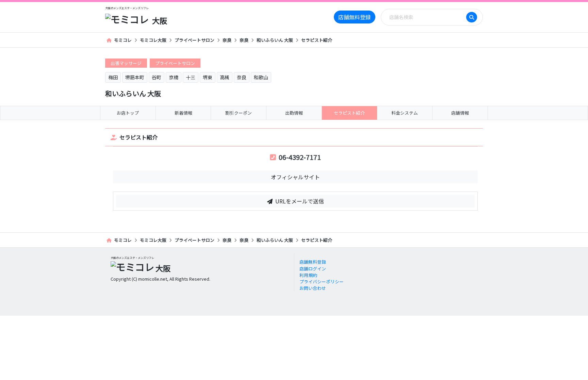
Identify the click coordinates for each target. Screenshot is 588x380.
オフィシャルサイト (295, 177)
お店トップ (128, 113)
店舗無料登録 (354, 17)
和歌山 (261, 77)
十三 (190, 77)
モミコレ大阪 (153, 40)
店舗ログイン (312, 268)
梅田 (113, 77)
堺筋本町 (134, 77)
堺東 (207, 77)
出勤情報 (294, 113)
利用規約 (308, 275)
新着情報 (183, 113)
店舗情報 (460, 113)
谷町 (156, 77)
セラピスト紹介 (316, 40)
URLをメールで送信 (299, 201)
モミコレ (123, 40)
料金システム (404, 113)
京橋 (173, 77)
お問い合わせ (312, 288)
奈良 (227, 40)
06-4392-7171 (300, 157)
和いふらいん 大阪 (275, 40)
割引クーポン (238, 113)
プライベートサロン (194, 40)
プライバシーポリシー (321, 281)
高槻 (224, 77)
